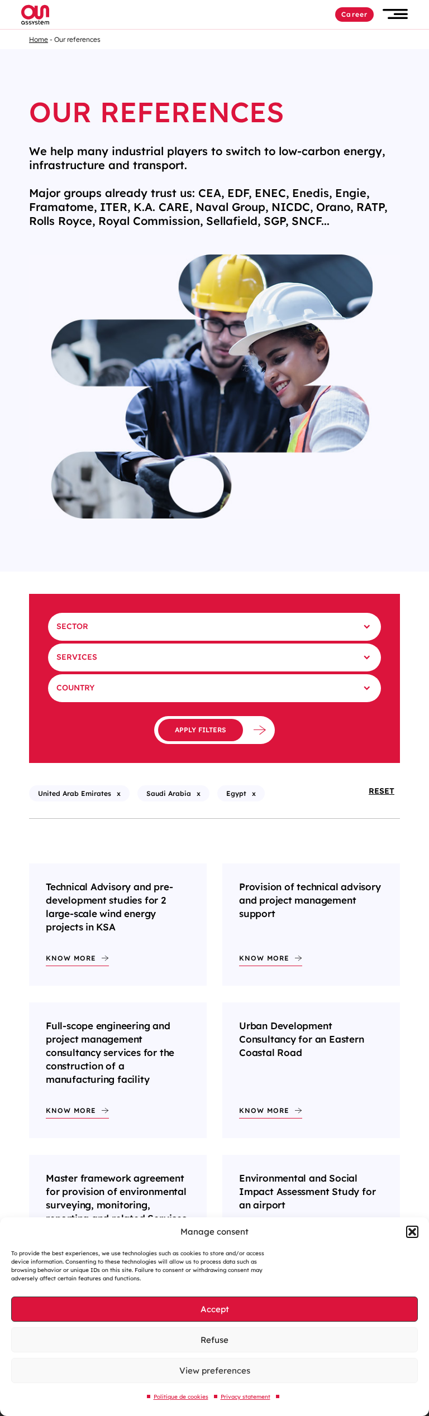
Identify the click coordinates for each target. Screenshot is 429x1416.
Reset (381, 791)
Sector (72, 626)
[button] (412, 1231)
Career (354, 14)
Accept (215, 1309)
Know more (71, 958)
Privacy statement (245, 1396)
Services (76, 657)
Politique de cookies (181, 1396)
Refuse (214, 1340)
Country (75, 688)
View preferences (214, 1370)
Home (38, 39)
